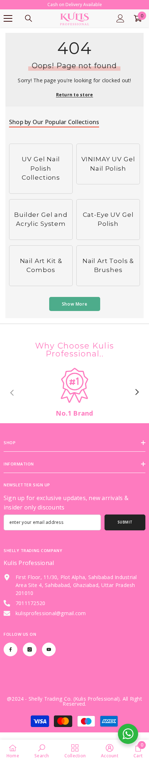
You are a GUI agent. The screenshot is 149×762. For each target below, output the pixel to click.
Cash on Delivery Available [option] (74, 4)
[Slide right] (136, 392)
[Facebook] (10, 649)
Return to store (74, 95)
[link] (74, 392)
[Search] (28, 18)
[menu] (8, 18)
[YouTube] (49, 649)
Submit (125, 522)
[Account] (120, 18)
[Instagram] (30, 649)
